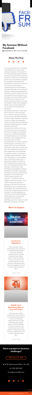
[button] (8, 62)
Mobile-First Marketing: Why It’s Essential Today (16, 307)
